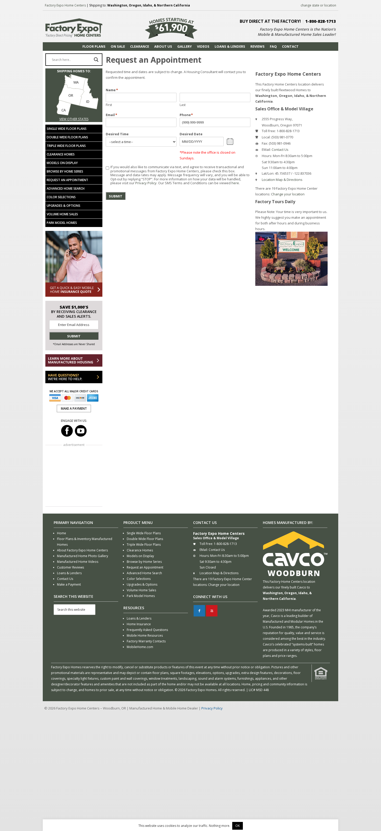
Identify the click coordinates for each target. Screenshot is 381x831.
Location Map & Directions (282, 179)
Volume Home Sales (62, 214)
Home (61, 533)
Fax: (265, 143)
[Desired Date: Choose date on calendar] (230, 141)
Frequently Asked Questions (147, 630)
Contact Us (280, 149)
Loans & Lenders (69, 573)
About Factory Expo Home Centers (82, 550)
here (235, 183)
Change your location (288, 194)
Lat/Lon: (268, 173)
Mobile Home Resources (145, 635)
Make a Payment (69, 584)
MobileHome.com (140, 647)
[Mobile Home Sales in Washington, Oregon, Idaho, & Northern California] (73, 113)
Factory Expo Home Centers (65, 5)
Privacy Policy (146, 183)
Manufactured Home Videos (77, 561)
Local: (266, 137)
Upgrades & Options (63, 205)
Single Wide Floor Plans (67, 128)
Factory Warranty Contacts (146, 641)
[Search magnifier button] (96, 59)
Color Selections (61, 197)
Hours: (267, 155)
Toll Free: (269, 131)
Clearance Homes (61, 154)
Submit (115, 196)
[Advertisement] (73, 476)
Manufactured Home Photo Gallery (82, 556)
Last (183, 105)
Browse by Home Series (65, 171)
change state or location (318, 5)
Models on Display (62, 163)
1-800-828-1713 (320, 21)
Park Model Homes (62, 223)
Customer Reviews (70, 567)
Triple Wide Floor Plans (66, 146)
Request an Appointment (67, 180)
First (109, 105)
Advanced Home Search (65, 188)
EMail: (266, 149)
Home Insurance (139, 624)
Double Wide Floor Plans (67, 137)
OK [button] (237, 825)
